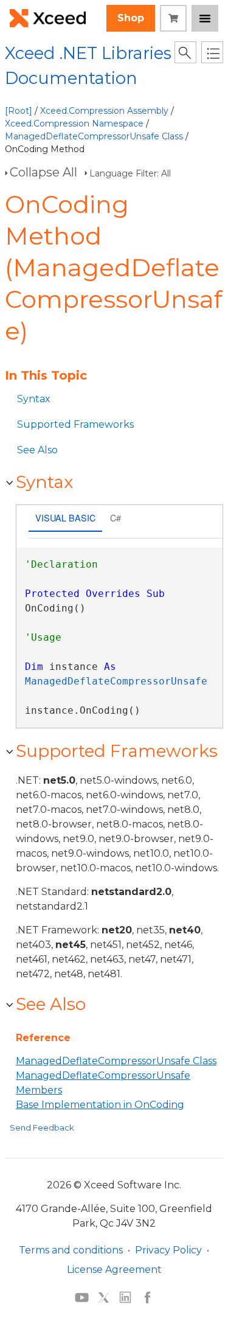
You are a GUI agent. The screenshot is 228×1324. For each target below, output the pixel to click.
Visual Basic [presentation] (65, 517)
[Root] (18, 110)
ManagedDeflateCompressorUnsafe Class (94, 136)
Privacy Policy (168, 1250)
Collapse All (43, 172)
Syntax (33, 399)
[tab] (65, 519)
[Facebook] (147, 1296)
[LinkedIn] (125, 1296)
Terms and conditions (71, 1250)
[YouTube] (82, 1296)
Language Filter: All (130, 173)
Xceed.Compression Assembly (104, 110)
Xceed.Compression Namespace (74, 123)
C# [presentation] (115, 517)
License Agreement (114, 1269)
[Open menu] (205, 18)
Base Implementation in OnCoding (100, 1104)
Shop (130, 18)
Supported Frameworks (75, 424)
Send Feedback (42, 1127)
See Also (37, 450)
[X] (103, 1296)
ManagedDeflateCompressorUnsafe (116, 681)
